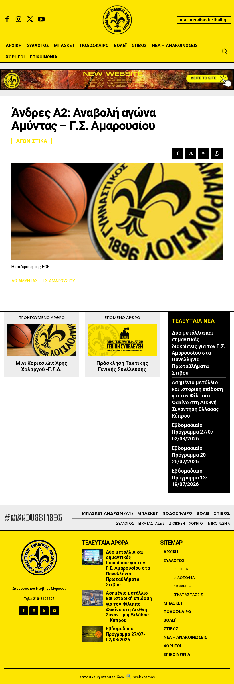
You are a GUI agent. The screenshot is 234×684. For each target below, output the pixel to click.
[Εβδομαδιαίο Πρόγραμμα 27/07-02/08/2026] (92, 634)
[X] (30, 20)
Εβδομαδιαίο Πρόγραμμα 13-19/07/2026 (190, 477)
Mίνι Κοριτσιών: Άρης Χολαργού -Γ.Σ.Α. (41, 366)
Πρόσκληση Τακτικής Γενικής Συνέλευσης (122, 366)
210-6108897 (43, 599)
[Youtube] (41, 20)
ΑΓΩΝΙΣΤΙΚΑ (31, 141)
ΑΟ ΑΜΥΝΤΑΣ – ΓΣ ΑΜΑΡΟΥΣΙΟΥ (43, 280)
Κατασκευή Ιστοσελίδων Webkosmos (117, 676)
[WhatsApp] (217, 153)
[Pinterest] (203, 153)
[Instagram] (18, 20)
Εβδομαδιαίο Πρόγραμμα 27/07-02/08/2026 (193, 432)
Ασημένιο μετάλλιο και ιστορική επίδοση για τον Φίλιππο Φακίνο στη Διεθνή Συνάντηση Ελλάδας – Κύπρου (129, 606)
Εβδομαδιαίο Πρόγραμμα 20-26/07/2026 (190, 454)
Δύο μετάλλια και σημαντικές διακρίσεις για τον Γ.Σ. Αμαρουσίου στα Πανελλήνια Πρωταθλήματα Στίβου (198, 353)
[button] (224, 51)
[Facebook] (7, 20)
